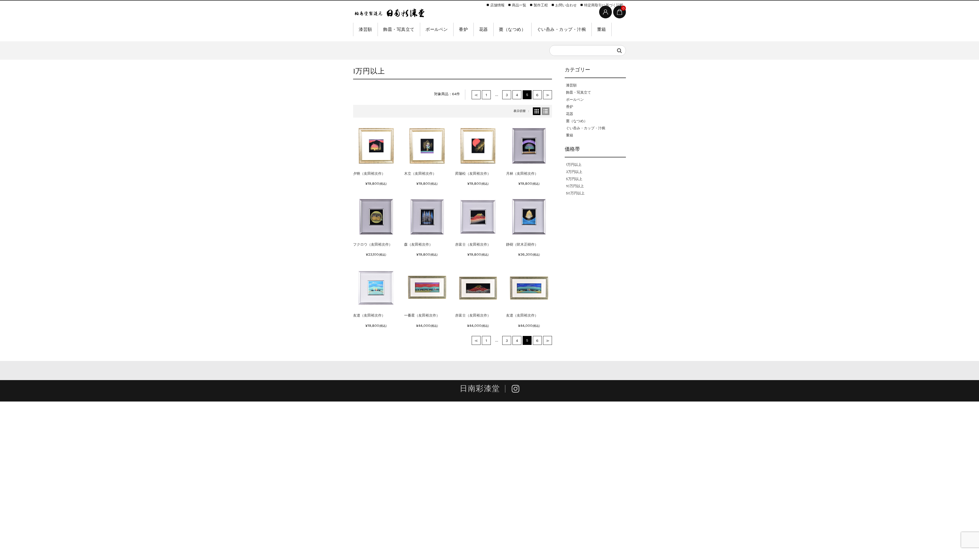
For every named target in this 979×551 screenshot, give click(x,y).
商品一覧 (519, 5)
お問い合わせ (566, 5)
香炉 (463, 29)
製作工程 (541, 5)
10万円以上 (575, 186)
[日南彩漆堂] (389, 12)
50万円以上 (575, 193)
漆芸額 (365, 29)
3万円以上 (574, 172)
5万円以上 (574, 179)
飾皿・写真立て (399, 29)
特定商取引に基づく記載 (603, 5)
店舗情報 (497, 5)
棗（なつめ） (512, 29)
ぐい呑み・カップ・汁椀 (561, 29)
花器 (483, 29)
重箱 (601, 29)
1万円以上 (574, 164)
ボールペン (437, 29)
